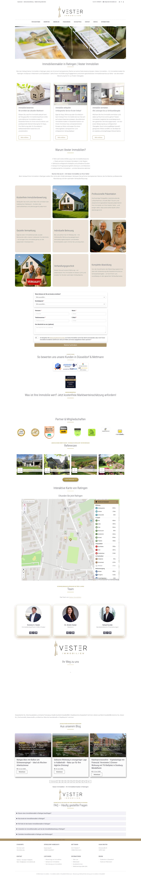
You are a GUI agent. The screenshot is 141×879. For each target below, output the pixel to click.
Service (95, 22)
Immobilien (56, 22)
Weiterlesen (22, 772)
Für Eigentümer (36, 22)
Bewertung (47, 22)
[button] (70, 479)
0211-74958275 (97, 1)
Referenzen (76, 862)
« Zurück (53, 781)
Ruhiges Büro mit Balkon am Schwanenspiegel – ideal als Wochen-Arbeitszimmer (32, 762)
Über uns (75, 859)
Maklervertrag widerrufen (40, 1)
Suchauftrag (77, 22)
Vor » (88, 781)
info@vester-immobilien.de (110, 1)
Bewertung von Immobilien (53, 859)
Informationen (105, 22)
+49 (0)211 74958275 (26, 859)
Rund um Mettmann (106, 862)
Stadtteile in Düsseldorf (107, 859)
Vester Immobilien (75, 597)
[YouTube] (123, 1)
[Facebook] (121, 1)
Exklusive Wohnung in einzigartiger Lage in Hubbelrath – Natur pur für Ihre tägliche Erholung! (70, 762)
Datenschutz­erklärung (29, 1)
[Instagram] (119, 1)
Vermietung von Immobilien (54, 864)
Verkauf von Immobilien (52, 862)
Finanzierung (66, 22)
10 (84, 781)
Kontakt (87, 22)
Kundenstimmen (78, 864)
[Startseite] (70, 12)
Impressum (20, 1)
